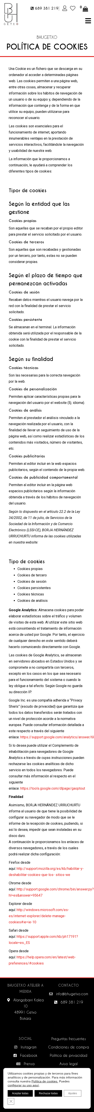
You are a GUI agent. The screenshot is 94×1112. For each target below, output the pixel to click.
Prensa (29, 1064)
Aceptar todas (20, 1093)
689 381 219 (71, 1002)
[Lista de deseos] (73, 8)
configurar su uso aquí (23, 1085)
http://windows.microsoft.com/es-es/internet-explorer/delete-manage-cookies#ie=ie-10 (39, 916)
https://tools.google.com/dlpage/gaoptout (52, 788)
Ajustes (72, 1093)
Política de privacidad (68, 1055)
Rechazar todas (48, 1093)
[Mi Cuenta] (65, 8)
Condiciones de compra (68, 1047)
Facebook (28, 1055)
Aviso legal (68, 1064)
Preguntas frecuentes (68, 1039)
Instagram (28, 1047)
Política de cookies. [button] (44, 1081)
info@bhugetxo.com (71, 994)
